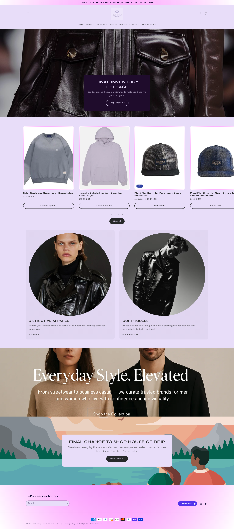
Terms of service (96, 523)
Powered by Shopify (55, 524)
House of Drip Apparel (40, 524)
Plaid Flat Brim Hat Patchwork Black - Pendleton (158, 194)
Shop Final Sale (117, 103)
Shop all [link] (33, 335)
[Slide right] (122, 214)
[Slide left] (111, 214)
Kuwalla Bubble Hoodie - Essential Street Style (100, 194)
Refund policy (83, 523)
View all (117, 221)
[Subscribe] (66, 503)
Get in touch (128, 335)
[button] (28, 13)
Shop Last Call (117, 459)
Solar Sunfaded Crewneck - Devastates (48, 193)
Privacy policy (70, 523)
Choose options (48, 206)
